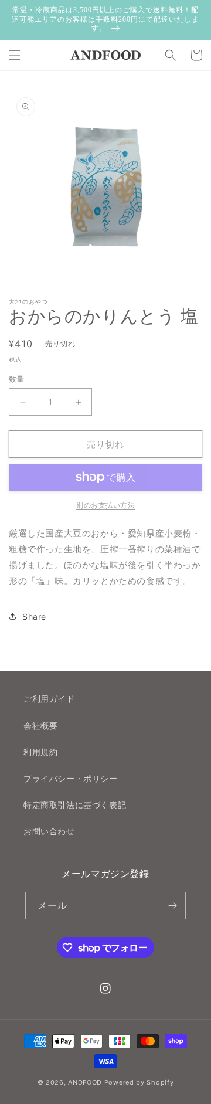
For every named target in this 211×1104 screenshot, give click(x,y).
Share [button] (34, 616)
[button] (15, 55)
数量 (17, 378)
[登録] (172, 905)
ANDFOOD (85, 1082)
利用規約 (40, 752)
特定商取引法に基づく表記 (74, 805)
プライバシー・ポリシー (70, 778)
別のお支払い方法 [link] (105, 505)
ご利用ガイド (49, 699)
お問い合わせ (49, 831)
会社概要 (40, 726)
